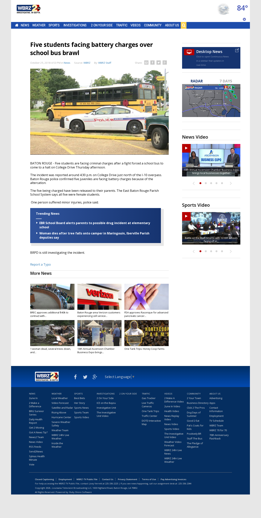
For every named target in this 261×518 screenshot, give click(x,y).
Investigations (75, 25)
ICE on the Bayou (106, 403)
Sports (54, 25)
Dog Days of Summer (194, 414)
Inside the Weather (57, 445)
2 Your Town (194, 398)
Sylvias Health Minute (37, 458)
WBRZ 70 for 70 (218, 430)
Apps (212, 403)
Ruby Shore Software (80, 492)
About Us (172, 25)
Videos (135, 25)
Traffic (121, 25)
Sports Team (81, 412)
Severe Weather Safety (61, 423)
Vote (31, 464)
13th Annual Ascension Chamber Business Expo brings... (96, 350)
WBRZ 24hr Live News (173, 451)
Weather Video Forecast (173, 443)
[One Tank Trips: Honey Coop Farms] (146, 333)
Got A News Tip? (38, 432)
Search (183, 25)
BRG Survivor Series (36, 412)
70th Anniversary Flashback (219, 436)
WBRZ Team (216, 425)
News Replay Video (171, 417)
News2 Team (36, 437)
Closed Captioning (44, 479)
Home (16, 25)
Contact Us (107, 479)
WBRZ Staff (104, 62)
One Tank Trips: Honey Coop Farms (144, 348)
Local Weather (60, 398)
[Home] (28, 11)
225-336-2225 (111, 483)
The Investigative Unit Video (106, 414)
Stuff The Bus (194, 438)
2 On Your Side (102, 25)
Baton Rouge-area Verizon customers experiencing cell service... (98, 314)
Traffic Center (149, 416)
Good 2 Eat (193, 420)
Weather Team (60, 430)
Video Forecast (60, 403)
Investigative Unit (106, 407)
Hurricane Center (61, 417)
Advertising (215, 398)
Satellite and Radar (62, 407)
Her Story (79, 403)
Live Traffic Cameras (148, 404)
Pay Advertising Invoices (173, 479)
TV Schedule (216, 420)
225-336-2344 (184, 483)
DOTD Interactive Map (151, 422)
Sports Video (81, 417)
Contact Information (216, 409)
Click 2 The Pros (196, 407)
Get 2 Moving (36, 427)
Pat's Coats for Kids (195, 427)
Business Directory (197, 403)
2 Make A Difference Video (174, 399)
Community (152, 25)
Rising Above (59, 412)
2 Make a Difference (35, 404)
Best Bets (79, 398)
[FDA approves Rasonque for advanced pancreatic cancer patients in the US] (146, 297)
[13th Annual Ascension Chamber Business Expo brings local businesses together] (99, 333)
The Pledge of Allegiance (195, 445)
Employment (216, 416)
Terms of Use (149, 479)
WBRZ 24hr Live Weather (60, 436)
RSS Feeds (35, 446)
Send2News (36, 451)
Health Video (171, 411)
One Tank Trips (150, 411)
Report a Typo (40, 264)
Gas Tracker (149, 398)
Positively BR (194, 433)
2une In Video (172, 406)
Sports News (81, 407)
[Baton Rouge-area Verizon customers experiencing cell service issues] (99, 297)
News (25, 25)
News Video (36, 442)
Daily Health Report (35, 421)
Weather (38, 25)
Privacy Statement (127, 479)
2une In (33, 398)
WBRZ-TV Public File (86, 479)
